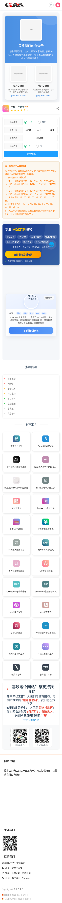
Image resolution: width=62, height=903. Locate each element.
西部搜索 (12, 378)
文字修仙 (12, 413)
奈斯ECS (12, 388)
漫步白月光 (18, 889)
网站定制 (12, 393)
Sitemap (26, 878)
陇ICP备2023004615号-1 (16, 895)
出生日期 (13, 130)
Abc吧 (10, 383)
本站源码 (12, 398)
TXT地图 (16, 878)
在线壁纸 (12, 403)
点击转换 (31, 154)
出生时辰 (13, 138)
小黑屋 (11, 408)
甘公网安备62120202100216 (17, 899)
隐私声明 (26, 873)
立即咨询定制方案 (23, 254)
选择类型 (14, 122)
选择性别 (14, 146)
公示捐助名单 (31, 720)
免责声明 (16, 873)
